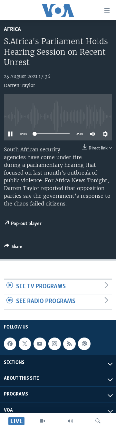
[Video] (42, 421)
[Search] (98, 421)
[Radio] (70, 421)
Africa (12, 29)
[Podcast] (84, 344)
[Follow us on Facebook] (10, 344)
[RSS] (69, 344)
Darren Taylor (19, 85)
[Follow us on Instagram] (54, 344)
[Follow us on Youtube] (40, 344)
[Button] (13, 248)
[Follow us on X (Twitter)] (25, 344)
